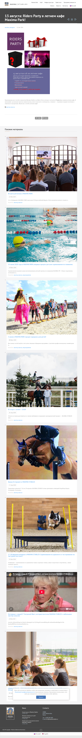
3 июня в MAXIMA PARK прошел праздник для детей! (27, 337)
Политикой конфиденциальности (25, 692)
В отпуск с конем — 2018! (17, 409)
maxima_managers (10, 27)
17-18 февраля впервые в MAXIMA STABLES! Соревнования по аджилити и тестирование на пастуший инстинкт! (41, 555)
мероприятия (27, 275)
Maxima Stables (14, 729)
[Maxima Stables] (16, 4)
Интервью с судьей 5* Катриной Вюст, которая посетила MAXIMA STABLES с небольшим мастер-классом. (40, 615)
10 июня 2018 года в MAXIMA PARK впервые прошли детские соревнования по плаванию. (40, 264)
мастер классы (10, 107)
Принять (41, 697)
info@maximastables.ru (52, 719)
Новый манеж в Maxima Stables (30, 712)
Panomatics (22, 729)
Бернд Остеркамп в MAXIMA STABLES (21, 482)
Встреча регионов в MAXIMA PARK (20, 194)
